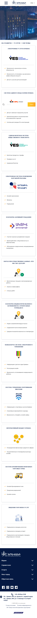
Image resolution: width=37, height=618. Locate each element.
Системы (26, 43)
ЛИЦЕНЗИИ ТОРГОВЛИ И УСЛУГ (18, 507)
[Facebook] (4, 587)
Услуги (17, 43)
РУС (32, 3)
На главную (7, 43)
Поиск (31, 104)
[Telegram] (16, 587)
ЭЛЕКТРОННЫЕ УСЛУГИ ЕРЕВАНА (19, 48)
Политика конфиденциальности (24, 605)
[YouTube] (12, 587)
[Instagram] (8, 587)
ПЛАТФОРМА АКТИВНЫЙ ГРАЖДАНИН (18, 217)
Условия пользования (11, 605)
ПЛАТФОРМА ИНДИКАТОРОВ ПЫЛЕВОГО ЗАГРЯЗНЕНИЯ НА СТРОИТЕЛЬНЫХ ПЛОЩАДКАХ (18, 306)
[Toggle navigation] (6, 3)
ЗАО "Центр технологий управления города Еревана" (18, 607)
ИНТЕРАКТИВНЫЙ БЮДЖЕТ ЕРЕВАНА (18, 428)
